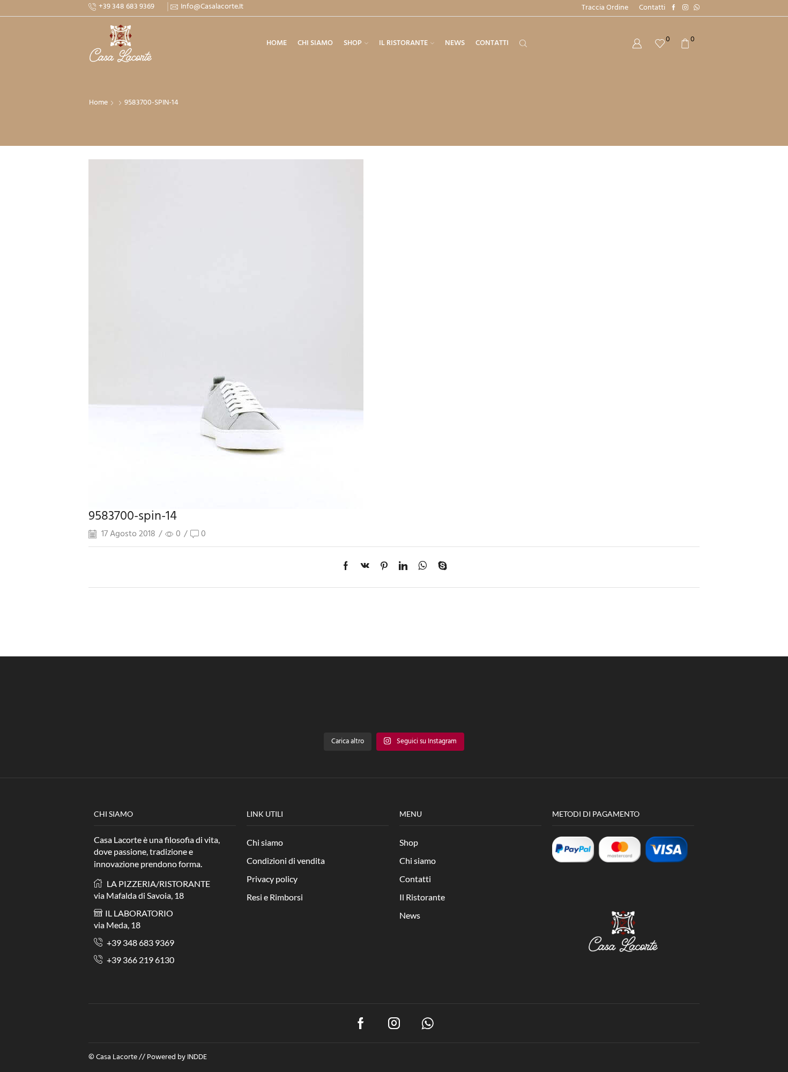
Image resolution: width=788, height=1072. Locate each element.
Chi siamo (315, 43)
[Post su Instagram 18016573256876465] (281, 704)
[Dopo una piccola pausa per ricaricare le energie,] (583, 704)
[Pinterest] (384, 567)
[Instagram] (685, 8)
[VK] (365, 567)
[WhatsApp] (697, 8)
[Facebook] (674, 8)
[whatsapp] (423, 567)
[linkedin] (403, 567)
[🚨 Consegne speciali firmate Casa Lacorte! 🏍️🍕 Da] (356, 704)
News (455, 43)
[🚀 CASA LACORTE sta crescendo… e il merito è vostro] (204, 704)
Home (276, 43)
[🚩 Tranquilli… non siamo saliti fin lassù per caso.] (129, 704)
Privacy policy (272, 879)
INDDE (197, 1057)
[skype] (440, 567)
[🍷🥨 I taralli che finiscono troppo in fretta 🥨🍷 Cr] (507, 704)
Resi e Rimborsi (275, 897)
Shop (353, 43)
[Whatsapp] (427, 1023)
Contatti (652, 8)
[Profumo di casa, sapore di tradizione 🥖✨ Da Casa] (659, 704)
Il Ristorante (403, 43)
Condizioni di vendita (286, 860)
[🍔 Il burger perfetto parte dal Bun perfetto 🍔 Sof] (432, 704)
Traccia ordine (605, 8)
